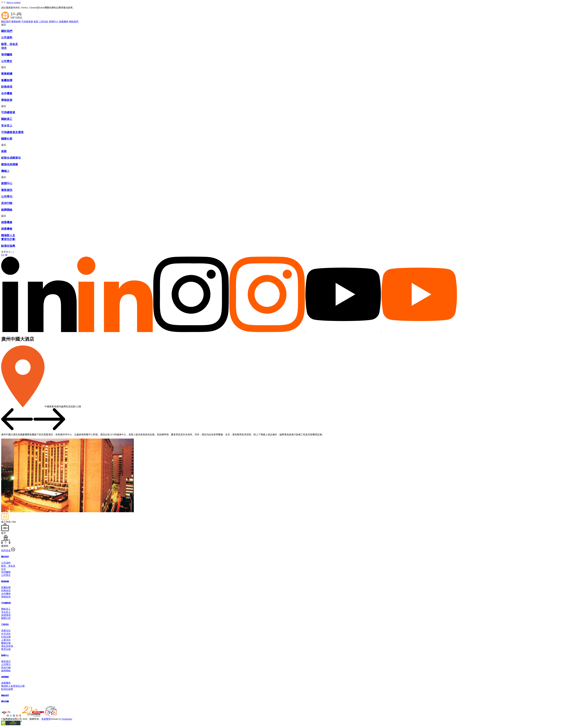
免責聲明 (46, 719)
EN (2, 255)
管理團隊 (6, 572)
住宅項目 (6, 633)
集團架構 (6, 587)
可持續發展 (27, 21)
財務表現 (6, 590)
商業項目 (6, 630)
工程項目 (43, 21)
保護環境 (6, 615)
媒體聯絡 (6, 670)
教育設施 (6, 649)
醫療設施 (6, 643)
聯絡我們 (73, 21)
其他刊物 (6, 667)
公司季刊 (6, 664)
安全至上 (6, 612)
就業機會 (63, 21)
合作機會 (6, 593)
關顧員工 (6, 609)
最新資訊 (6, 661)
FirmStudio (67, 719)
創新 (36, 21)
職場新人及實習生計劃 (13, 686)
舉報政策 (6, 596)
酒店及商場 (7, 646)
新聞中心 (53, 21)
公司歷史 (6, 575)
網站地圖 (5, 701)
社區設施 (6, 637)
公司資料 (6, 563)
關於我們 (6, 21)
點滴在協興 (7, 689)
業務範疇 (16, 21)
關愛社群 (6, 618)
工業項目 (6, 640)
